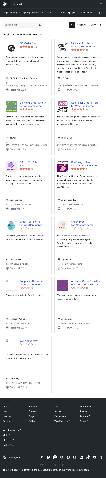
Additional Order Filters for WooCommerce (84, 104)
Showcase (34, 406)
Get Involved (86, 406)
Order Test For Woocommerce (82, 223)
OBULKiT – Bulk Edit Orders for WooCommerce (28, 164)
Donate (85, 416)
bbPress (8, 440)
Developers (60, 416)
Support (58, 411)
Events (83, 411)
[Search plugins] (40, 25)
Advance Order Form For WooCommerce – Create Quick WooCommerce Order (85, 283)
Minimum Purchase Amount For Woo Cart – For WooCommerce (85, 45)
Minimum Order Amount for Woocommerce (33, 104)
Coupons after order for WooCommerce (31, 283)
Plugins (32, 416)
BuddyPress (10, 445)
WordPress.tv (62, 421)
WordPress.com (12, 430)
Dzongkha (14, 457)
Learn (57, 406)
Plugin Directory (10, 12)
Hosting (7, 416)
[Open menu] (101, 4)
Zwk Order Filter (29, 340)
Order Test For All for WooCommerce (30, 223)
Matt (6, 435)
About (6, 406)
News (6, 411)
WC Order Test (28, 43)
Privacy (6, 421)
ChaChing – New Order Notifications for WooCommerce (84, 164)
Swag (84, 421)
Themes (33, 411)
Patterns (33, 421)
